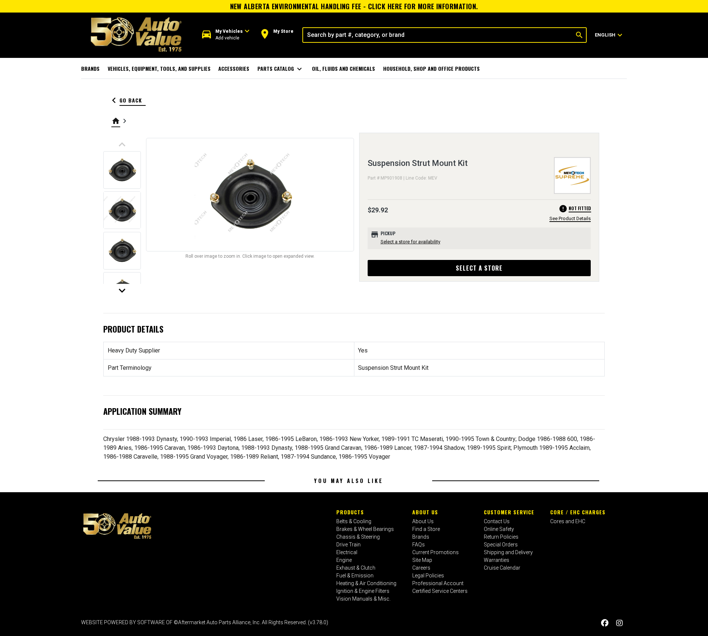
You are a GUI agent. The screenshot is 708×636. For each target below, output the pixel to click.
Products (350, 512)
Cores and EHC (567, 521)
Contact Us (497, 521)
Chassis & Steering (358, 537)
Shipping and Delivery (508, 552)
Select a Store (479, 268)
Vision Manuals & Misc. (363, 599)
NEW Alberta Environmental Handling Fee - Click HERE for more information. (354, 6)
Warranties (496, 560)
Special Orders (501, 545)
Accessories (233, 68)
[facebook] (604, 623)
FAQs (418, 545)
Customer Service (509, 512)
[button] (226, 35)
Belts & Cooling (353, 521)
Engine (344, 560)
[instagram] (619, 623)
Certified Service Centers (440, 591)
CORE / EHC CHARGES (577, 512)
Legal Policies (428, 575)
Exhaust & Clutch (355, 568)
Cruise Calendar (502, 568)
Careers (421, 568)
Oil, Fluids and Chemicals (343, 68)
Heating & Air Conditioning (366, 583)
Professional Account (438, 583)
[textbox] (438, 35)
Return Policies (501, 537)
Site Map (422, 560)
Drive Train (348, 545)
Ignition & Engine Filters (362, 591)
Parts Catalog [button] (280, 69)
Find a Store (426, 529)
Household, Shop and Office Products (431, 68)
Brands (90, 68)
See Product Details (570, 218)
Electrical (346, 552)
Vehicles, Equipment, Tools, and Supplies (159, 68)
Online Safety (499, 529)
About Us (425, 512)
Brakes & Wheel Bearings (365, 529)
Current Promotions (435, 552)
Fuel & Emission (355, 575)
